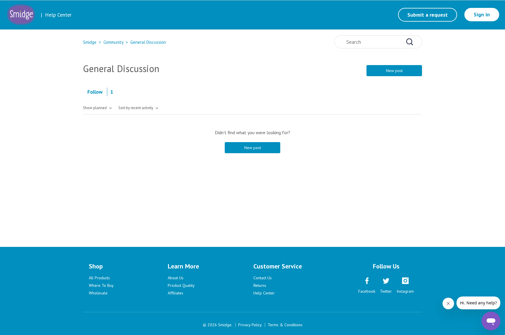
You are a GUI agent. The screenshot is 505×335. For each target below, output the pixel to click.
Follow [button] (95, 91)
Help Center (264, 293)
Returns (259, 285)
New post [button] (394, 70)
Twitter (386, 291)
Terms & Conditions (285, 324)
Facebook (366, 291)
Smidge (89, 42)
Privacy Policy (250, 324)
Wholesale (98, 293)
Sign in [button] (482, 14)
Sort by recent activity (136, 107)
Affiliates (175, 293)
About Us (176, 277)
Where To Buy (101, 285)
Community (113, 42)
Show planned (95, 107)
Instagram (405, 291)
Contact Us (262, 277)
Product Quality (181, 285)
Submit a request (427, 14)
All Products (99, 277)
